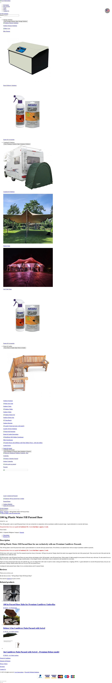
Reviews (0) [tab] (6, 536)
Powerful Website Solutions (32, 672)
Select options (14, 631)
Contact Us (3, 669)
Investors (2, 666)
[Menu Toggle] (0, 2)
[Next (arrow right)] (2, 682)
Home (1, 511)
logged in (9, 578)
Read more (14, 608)
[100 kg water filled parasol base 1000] (10, 513)
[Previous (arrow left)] (0, 682)
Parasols (6, 511)
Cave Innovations (18, 672)
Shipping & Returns (5, 661)
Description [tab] (6, 535)
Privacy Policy (4, 663)
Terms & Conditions (5, 658)
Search (2, 15)
